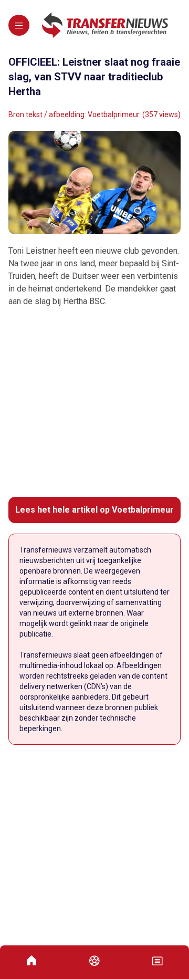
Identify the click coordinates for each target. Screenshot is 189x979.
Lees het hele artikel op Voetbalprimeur (94, 510)
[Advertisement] (94, 402)
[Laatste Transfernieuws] (105, 25)
